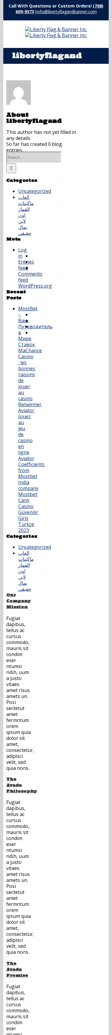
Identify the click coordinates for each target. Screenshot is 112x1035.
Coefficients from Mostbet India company (24, 476)
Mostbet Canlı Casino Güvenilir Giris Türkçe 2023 (24, 512)
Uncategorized (24, 191)
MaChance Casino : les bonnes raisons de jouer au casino (24, 374)
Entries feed (24, 265)
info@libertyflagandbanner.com (66, 11)
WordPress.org (24, 286)
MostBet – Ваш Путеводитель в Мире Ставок (24, 326)
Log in (22, 253)
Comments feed (24, 277)
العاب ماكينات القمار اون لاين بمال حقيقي (24, 215)
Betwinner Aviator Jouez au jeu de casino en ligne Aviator (24, 431)
